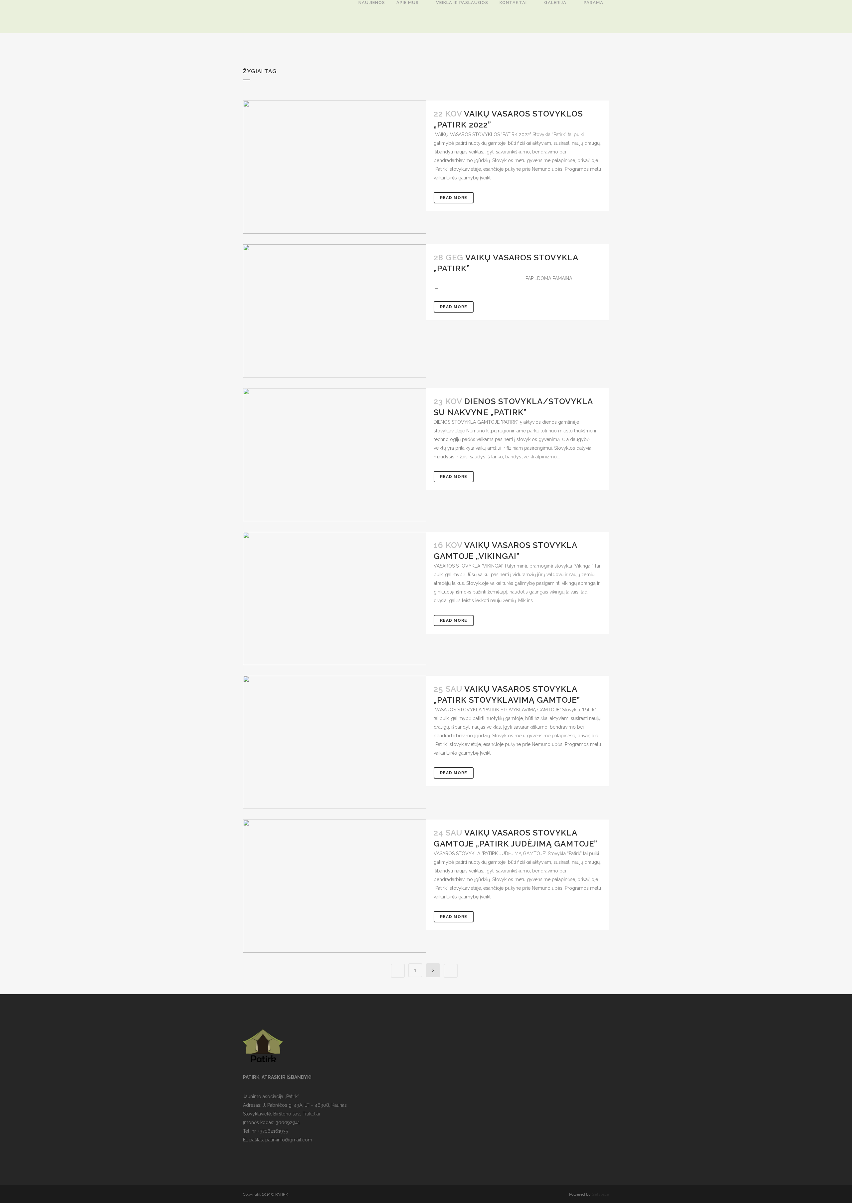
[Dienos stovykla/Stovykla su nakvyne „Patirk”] (334, 454)
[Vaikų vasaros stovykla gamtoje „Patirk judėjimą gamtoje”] (334, 886)
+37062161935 (273, 1131)
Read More (453, 197)
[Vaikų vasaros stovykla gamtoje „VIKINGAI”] (334, 598)
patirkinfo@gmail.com (288, 1139)
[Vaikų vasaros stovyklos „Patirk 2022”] (334, 167)
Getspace (600, 1194)
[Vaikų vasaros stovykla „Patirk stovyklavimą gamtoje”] (334, 742)
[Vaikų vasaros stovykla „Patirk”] (334, 310)
